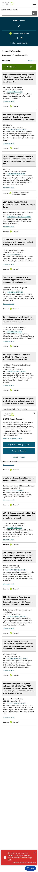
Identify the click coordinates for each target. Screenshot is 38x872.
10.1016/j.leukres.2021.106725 (17, 658)
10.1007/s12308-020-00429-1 (16, 703)
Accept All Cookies (19, 451)
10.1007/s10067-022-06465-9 (16, 570)
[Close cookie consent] (34, 413)
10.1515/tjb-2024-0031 (14, 332)
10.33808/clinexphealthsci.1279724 (19, 217)
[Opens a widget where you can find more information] (30, 868)
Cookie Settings (19, 457)
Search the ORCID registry (9, 9)
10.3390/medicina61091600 (16, 174)
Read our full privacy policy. (12, 438)
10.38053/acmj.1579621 (15, 292)
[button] (32, 61)
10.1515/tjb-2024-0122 (14, 254)
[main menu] (34, 4)
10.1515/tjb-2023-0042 (14, 528)
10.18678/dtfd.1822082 (14, 92)
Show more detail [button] (8, 101)
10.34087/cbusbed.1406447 (16, 371)
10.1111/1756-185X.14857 (15, 490)
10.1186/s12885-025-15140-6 (16, 129)
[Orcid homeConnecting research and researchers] (7, 4)
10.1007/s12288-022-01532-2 (16, 616)
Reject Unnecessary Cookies (19, 445)
